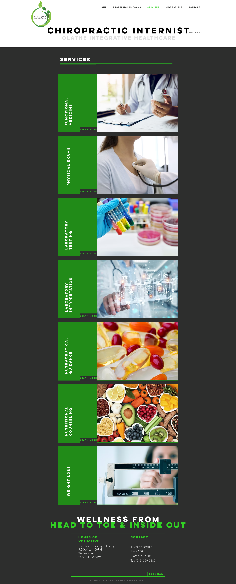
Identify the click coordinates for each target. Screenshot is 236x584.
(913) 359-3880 (145, 561)
